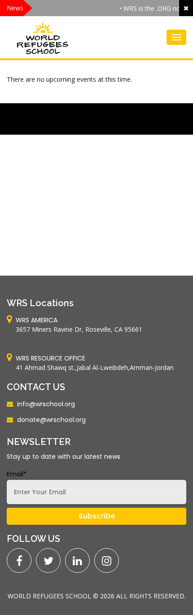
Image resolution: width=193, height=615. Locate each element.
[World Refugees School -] (43, 37)
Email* (16, 474)
